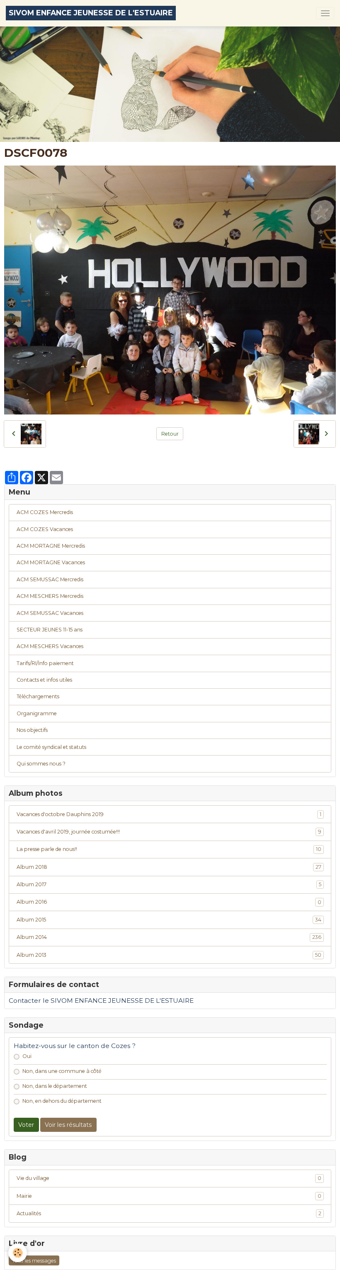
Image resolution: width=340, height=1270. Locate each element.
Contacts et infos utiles (44, 680)
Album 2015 (169, 920)
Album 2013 (169, 955)
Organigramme (37, 713)
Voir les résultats (68, 1125)
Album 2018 (169, 867)
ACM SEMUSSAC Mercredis (50, 579)
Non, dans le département (54, 1086)
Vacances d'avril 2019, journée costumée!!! (169, 832)
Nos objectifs (32, 730)
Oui (27, 1056)
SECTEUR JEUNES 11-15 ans (50, 629)
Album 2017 (169, 884)
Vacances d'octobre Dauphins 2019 (169, 814)
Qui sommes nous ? (41, 764)
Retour (170, 434)
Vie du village (169, 1178)
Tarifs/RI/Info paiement (45, 663)
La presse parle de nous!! (169, 849)
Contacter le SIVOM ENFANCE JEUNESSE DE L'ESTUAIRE (101, 1000)
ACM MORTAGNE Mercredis (51, 546)
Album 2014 (169, 937)
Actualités (169, 1213)
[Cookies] (17, 1252)
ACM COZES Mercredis (45, 512)
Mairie (169, 1196)
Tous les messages (34, 1261)
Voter (26, 1125)
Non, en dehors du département (62, 1101)
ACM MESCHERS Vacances (50, 646)
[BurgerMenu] (325, 13)
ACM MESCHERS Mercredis (50, 596)
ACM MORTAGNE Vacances (51, 562)
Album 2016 (169, 902)
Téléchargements (38, 696)
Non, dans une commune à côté (62, 1071)
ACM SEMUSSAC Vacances (50, 613)
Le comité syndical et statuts (51, 747)
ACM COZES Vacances (45, 529)
